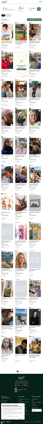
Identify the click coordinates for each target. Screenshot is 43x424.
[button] (1, 422)
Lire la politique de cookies (6, 414)
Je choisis (13, 418)
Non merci (5, 418)
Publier (21, 69)
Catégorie (5, 8)
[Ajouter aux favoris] (12, 25)
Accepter (20, 418)
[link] (28, 371)
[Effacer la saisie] (25, 11)
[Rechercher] (39, 9)
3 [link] (22, 371)
